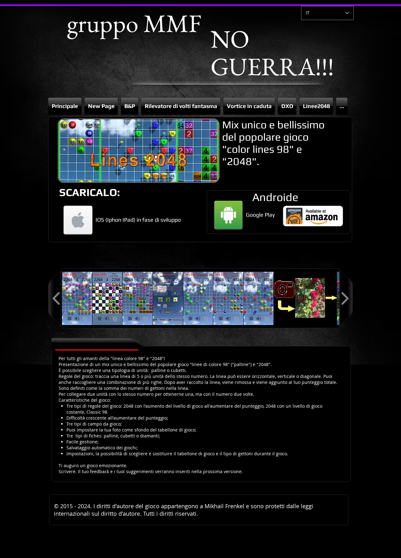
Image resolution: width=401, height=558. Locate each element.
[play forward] (345, 298)
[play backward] (56, 298)
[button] (129, 106)
